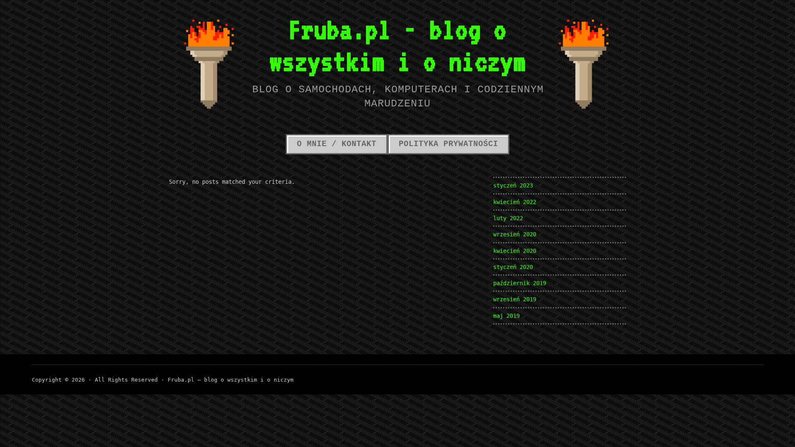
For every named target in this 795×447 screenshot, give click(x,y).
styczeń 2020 (513, 267)
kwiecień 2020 (514, 251)
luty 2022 (508, 218)
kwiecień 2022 (514, 202)
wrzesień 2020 (514, 234)
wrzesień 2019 (514, 299)
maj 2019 (506, 315)
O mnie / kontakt (336, 144)
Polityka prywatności (448, 144)
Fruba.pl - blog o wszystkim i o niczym (397, 45)
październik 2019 (519, 283)
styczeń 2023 (513, 185)
